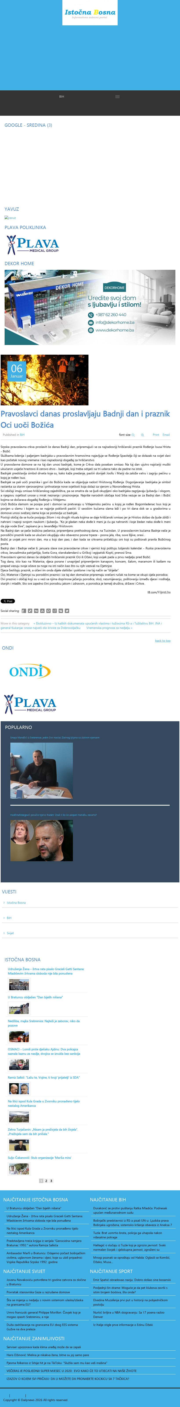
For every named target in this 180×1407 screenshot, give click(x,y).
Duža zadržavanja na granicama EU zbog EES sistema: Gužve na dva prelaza (42, 1327)
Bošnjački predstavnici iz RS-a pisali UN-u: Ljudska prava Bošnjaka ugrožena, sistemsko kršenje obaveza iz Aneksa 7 (132, 1222)
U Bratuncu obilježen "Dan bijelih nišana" (35, 997)
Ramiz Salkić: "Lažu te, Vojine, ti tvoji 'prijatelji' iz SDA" (44, 1077)
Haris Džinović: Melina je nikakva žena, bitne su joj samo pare (48, 1355)
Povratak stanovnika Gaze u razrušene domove (38, 1292)
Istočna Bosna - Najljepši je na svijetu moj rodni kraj (90, 13)
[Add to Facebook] (24, 611)
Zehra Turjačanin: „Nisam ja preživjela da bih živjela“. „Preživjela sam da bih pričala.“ (43, 1131)
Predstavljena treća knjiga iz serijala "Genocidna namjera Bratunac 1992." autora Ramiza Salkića (44, 1243)
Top (5, 1395)
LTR (34, 1395)
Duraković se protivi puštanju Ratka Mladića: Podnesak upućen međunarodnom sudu (130, 1210)
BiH (22, 434)
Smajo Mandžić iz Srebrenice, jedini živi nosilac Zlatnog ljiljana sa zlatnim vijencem (54, 737)
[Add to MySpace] (61, 611)
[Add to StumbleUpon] (42, 611)
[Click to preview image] (44, 380)
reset (21, 1395)
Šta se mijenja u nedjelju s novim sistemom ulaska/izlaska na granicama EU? (45, 1302)
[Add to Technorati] (48, 611)
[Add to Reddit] (54, 611)
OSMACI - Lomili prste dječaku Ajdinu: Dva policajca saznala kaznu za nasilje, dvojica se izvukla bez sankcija (44, 1051)
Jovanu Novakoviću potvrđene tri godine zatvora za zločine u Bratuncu (46, 1282)
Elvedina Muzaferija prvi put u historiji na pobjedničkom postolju (130, 1302)
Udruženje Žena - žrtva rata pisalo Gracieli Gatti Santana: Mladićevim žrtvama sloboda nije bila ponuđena (46, 971)
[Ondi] (29, 671)
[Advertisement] (90, 57)
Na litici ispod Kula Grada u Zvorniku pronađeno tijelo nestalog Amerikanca (44, 1103)
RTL (29, 1395)
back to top (163, 640)
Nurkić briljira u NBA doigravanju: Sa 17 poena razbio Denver (128, 1314)
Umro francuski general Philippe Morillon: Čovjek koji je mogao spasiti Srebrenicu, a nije (44, 1314)
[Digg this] (36, 611)
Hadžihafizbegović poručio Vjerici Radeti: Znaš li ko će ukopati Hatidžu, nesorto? (53, 815)
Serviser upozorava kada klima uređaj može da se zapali (44, 1347)
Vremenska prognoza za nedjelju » (109, 627)
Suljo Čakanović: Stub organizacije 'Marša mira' (39, 1157)
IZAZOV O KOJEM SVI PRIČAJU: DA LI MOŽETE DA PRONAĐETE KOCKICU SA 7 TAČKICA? (68, 1379)
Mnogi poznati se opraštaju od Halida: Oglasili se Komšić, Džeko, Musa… (131, 1259)
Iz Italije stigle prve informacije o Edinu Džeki (123, 1325)
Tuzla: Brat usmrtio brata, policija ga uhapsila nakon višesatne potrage (127, 1235)
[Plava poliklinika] (32, 244)
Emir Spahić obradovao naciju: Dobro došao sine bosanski (132, 1280)
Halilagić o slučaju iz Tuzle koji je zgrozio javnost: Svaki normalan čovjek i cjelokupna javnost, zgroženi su (129, 1247)
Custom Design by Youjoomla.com (92, 1400)
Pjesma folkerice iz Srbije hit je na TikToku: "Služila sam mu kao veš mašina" (57, 1363)
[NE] (90, 307)
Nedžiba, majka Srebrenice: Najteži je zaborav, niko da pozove (44, 1023)
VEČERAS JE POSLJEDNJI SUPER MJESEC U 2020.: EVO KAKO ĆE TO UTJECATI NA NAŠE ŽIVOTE (72, 1371)
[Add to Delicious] (30, 611)
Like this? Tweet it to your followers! (67, 611)
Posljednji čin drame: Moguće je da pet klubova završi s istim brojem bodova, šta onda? (130, 1290)
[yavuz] (10, 217)
